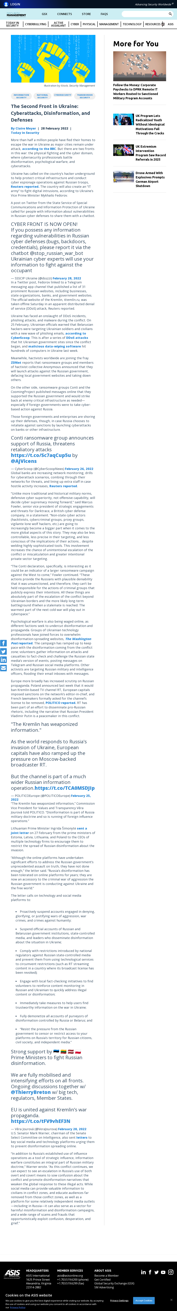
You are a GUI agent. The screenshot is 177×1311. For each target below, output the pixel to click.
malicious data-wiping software (54, 346)
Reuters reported (63, 486)
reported (25, 643)
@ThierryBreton (31, 1092)
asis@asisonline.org (70, 1275)
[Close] (171, 1300)
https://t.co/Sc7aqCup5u (41, 455)
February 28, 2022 (67, 278)
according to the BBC (39, 149)
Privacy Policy (17, 1307)
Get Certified (102, 1279)
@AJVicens (24, 461)
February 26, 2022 (79, 469)
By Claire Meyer (23, 128)
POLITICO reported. (61, 703)
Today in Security (25, 133)
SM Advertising (104, 1287)
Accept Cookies (144, 1300)
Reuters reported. (25, 186)
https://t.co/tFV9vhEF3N (40, 1121)
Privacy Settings (119, 1300)
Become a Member (106, 1275)
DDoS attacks (77, 338)
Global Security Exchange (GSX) (114, 1283)
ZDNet (16, 362)
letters (81, 1137)
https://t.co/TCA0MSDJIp (65, 788)
